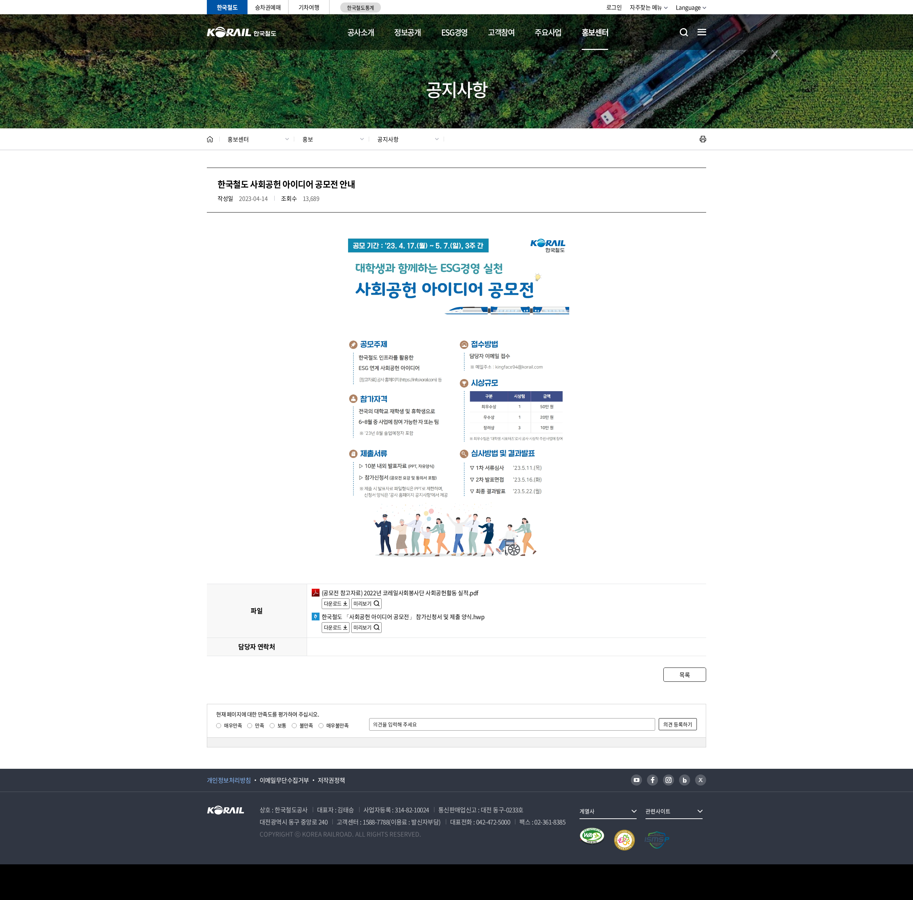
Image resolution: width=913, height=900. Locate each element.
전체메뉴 (702, 32)
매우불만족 (337, 725)
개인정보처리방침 (229, 780)
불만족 (306, 725)
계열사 (587, 811)
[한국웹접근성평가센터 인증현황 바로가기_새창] (592, 840)
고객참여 (501, 32)
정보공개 (407, 32)
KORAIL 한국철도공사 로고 (241, 32)
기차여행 (309, 7)
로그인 (614, 7)
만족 (259, 725)
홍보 (307, 139)
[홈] (210, 139)
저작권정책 (331, 780)
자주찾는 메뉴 (646, 7)
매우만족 (233, 725)
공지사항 (388, 139)
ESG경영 (454, 32)
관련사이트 (658, 811)
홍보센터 (595, 32)
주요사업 (548, 32)
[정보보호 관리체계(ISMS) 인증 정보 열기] (656, 840)
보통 (281, 725)
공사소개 (360, 32)
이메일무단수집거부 (284, 780)
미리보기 (362, 603)
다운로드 (333, 603)
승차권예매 (268, 7)
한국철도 (227, 7)
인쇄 (703, 139)
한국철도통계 (360, 7)
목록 (684, 674)
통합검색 (684, 32)
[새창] (636, 780)
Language (688, 7)
